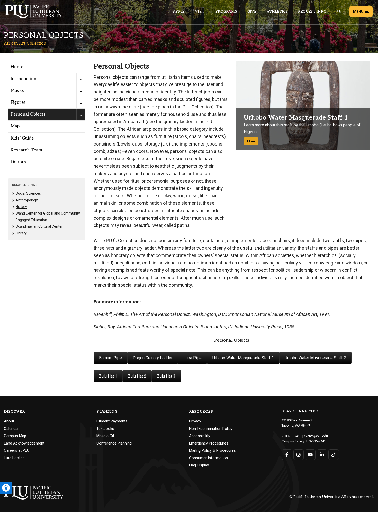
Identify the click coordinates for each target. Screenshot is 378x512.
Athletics (277, 11)
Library (21, 233)
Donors (18, 162)
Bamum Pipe (110, 357)
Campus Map (15, 435)
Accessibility (199, 435)
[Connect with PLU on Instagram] (298, 454)
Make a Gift (106, 435)
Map (15, 126)
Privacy (195, 421)
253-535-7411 (292, 436)
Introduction (23, 78)
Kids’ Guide (22, 138)
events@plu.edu (316, 436)
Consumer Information (208, 458)
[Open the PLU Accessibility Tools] (6, 488)
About (9, 421)
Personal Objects (28, 114)
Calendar (11, 428)
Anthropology (27, 200)
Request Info (312, 11)
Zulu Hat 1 (108, 376)
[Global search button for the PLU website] (339, 11)
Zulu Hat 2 (137, 376)
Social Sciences (28, 193)
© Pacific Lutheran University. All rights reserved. (331, 497)
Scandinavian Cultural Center (39, 226)
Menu (358, 12)
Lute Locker (14, 458)
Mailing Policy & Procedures (212, 450)
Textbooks (105, 428)
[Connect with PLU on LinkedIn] (322, 454)
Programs (226, 11)
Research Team (26, 150)
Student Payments (112, 421)
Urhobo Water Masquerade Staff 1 (243, 357)
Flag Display (199, 465)
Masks (17, 90)
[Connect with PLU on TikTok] (333, 454)
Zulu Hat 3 (166, 376)
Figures (18, 102)
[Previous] (241, 105)
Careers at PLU (16, 450)
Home (17, 67)
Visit (200, 11)
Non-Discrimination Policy (210, 428)
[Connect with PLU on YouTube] (310, 454)
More (251, 141)
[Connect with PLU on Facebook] (287, 454)
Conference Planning (114, 443)
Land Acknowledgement (24, 443)
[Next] (364, 105)
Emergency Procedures (208, 443)
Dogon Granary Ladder (153, 357)
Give (251, 11)
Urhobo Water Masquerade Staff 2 (315, 357)
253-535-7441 (316, 441)
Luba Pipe (192, 357)
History (21, 206)
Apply (179, 11)
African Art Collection (25, 43)
